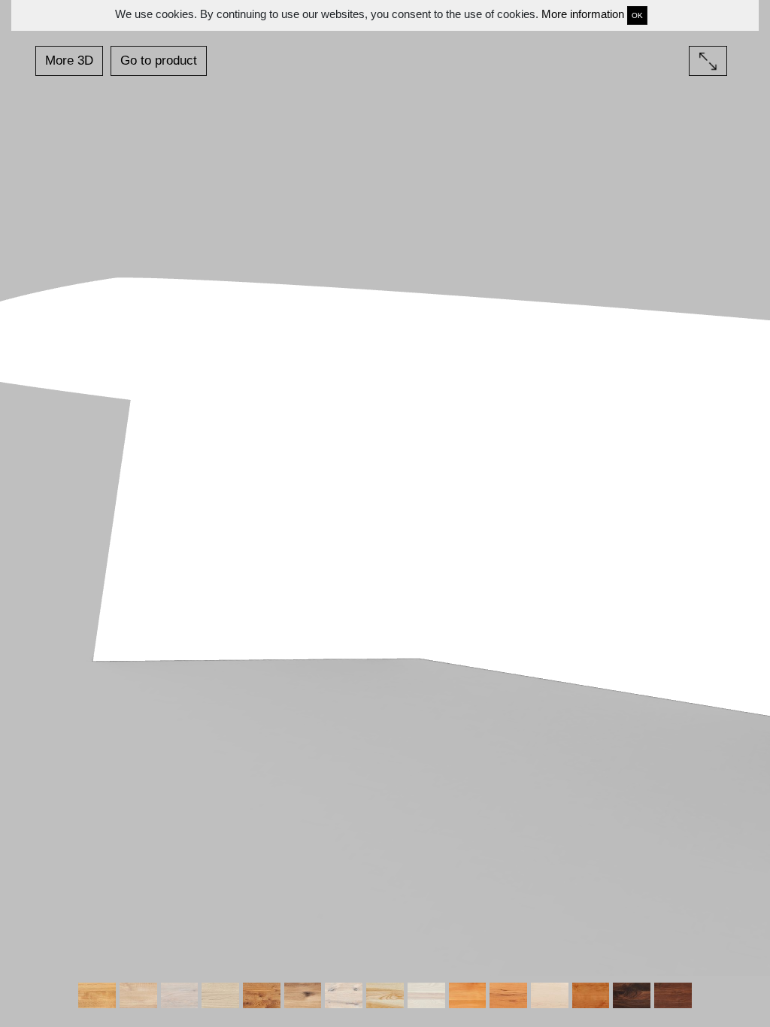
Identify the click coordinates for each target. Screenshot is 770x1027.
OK (637, 15)
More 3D (69, 60)
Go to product (158, 60)
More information (582, 14)
